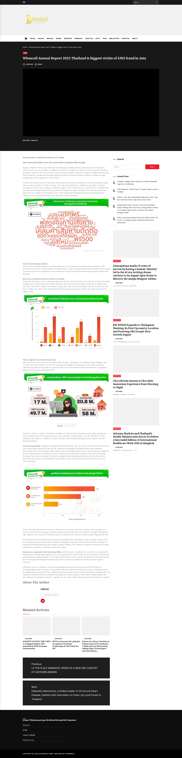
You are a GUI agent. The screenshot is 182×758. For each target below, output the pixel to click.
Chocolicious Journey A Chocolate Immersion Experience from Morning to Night (135, 384)
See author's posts (51, 595)
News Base (58, 754)
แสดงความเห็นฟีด (29, 735)
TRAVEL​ (59, 38)
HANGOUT (78, 38)
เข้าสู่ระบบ (26, 725)
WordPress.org (28, 740)
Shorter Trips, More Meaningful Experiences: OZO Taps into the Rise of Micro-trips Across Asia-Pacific (137, 198)
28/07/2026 (118, 283)
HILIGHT (41, 38)
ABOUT (135, 38)
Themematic (70, 754)
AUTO (97, 38)
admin (40, 64)
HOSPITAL (125, 38)
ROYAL (32, 38)
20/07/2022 (28, 639)
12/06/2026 (118, 447)
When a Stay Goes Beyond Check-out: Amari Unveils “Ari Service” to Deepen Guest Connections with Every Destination (137, 220)
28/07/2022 (58, 639)
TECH (105, 38)
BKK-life (50, 38)
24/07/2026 (118, 391)
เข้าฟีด (25, 730)
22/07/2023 (87, 639)
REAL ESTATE (114, 38)
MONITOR (68, 38)
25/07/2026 (118, 339)
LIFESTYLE (89, 38)
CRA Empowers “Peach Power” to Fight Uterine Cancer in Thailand (138, 190)
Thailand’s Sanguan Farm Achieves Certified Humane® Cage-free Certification (137, 182)
